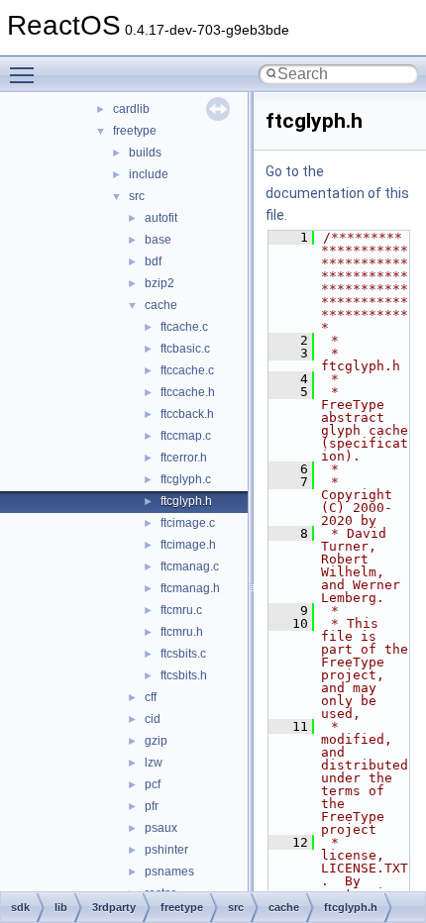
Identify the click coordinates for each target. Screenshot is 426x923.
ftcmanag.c (189, 566)
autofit (161, 218)
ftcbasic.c (185, 349)
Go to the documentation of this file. (337, 193)
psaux (161, 828)
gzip (156, 741)
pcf (152, 784)
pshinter (166, 850)
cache (161, 305)
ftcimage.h (188, 545)
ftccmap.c (185, 436)
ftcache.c (184, 327)
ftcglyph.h (186, 501)
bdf (153, 261)
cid (152, 719)
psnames (169, 871)
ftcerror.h (183, 457)
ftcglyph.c (185, 479)
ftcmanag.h (190, 588)
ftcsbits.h (183, 675)
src (137, 196)
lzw (153, 762)
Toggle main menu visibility (26, 74)
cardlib (131, 109)
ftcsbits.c (183, 654)
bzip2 (159, 283)
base (158, 240)
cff (151, 697)
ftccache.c (187, 370)
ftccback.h (187, 414)
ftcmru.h (181, 632)
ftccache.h (187, 392)
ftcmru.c (181, 610)
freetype (135, 131)
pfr (152, 806)
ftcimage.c (187, 523)
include (148, 174)
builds (145, 152)
